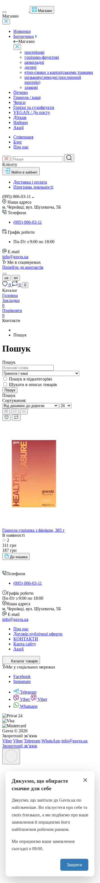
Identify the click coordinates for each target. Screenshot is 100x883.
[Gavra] (12, 568)
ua (6, 278)
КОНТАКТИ (25, 638)
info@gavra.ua (15, 256)
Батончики (23, 36)
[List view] (15, 411)
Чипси (19, 102)
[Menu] (4, 12)
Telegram (28, 692)
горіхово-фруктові (41, 57)
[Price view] (24, 411)
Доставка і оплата (30, 182)
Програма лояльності (33, 187)
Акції (18, 127)
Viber (25, 699)
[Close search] (6, 159)
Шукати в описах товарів (33, 384)
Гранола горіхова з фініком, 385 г (33, 530)
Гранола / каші (27, 97)
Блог (17, 142)
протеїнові (34, 52)
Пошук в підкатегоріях (30, 379)
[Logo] (19, 10)
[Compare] (16, 417)
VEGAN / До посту (31, 112)
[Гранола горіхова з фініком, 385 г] (34, 525)
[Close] (6, 22)
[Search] (69, 158)
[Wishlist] (6, 418)
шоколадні (34, 62)
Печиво (20, 92)
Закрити (74, 864)
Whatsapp (29, 706)
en (16, 278)
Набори (20, 122)
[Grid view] (6, 411)
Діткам (19, 117)
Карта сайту (24, 643)
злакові (31, 87)
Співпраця (23, 137)
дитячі (30, 67)
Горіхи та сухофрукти (33, 107)
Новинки (22, 31)
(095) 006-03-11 (27, 222)
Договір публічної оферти (37, 633)
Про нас (21, 147)
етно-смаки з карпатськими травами (58, 72)
